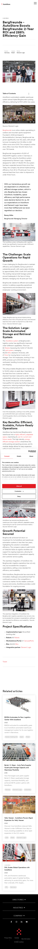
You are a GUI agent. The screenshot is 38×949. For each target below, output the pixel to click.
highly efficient (20, 434)
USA (6, 837)
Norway (7, 789)
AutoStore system (12, 341)
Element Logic (26, 647)
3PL (6, 887)
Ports (6, 355)
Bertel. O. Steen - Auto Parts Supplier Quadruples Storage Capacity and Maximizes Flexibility (17, 768)
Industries (18, 908)
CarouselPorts (29, 641)
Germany (13, 887)
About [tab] (31, 456)
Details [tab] (19, 456)
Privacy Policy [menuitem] (8, 938)
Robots (7, 348)
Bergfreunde (7, 130)
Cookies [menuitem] (16, 938)
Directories (18, 900)
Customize (18, 491)
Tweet (5, 662)
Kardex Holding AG (11, 737)
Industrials (27, 789)
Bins (9, 353)
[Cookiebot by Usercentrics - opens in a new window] (28, 451)
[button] (35, 3)
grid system (9, 350)
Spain (21, 737)
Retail (28, 737)
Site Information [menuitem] (25, 939)
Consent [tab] (6, 456)
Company (18, 916)
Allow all (19, 486)
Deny (19, 496)
